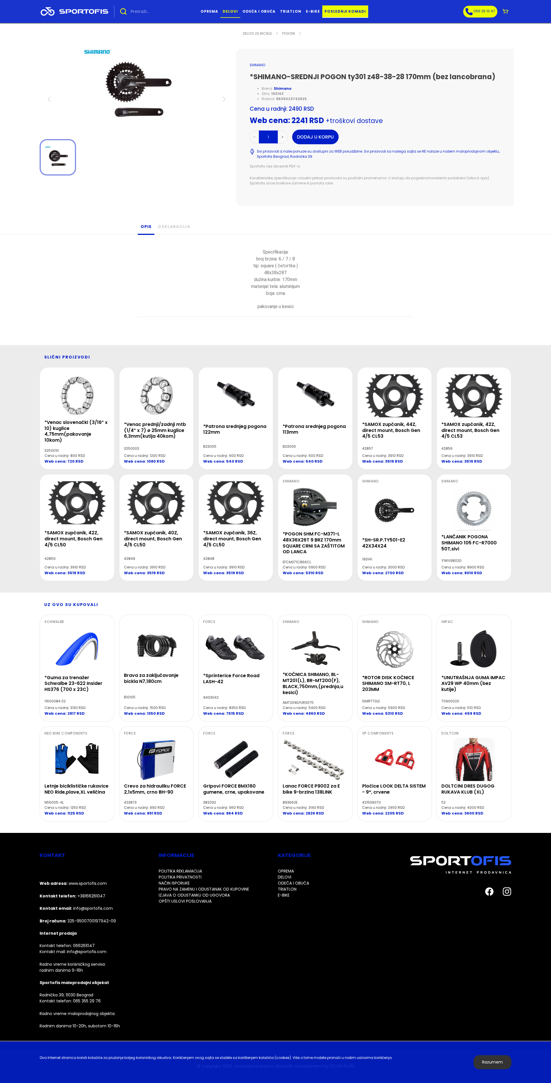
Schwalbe (54, 622)
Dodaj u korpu (315, 137)
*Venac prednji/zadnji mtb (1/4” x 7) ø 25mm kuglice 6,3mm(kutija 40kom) (155, 430)
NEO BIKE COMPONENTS (65, 733)
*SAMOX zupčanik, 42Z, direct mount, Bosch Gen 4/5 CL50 (73, 538)
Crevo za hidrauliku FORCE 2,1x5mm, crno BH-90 (155, 789)
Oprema (209, 11)
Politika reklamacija (180, 871)
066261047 (84, 945)
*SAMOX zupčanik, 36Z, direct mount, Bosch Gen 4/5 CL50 (232, 538)
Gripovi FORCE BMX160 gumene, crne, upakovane (233, 789)
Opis (146, 226)
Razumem (492, 1062)
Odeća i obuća (259, 11)
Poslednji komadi (345, 11)
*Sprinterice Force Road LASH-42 (231, 678)
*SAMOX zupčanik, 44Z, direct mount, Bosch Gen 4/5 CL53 (391, 430)
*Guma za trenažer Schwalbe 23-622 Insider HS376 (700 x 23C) (73, 683)
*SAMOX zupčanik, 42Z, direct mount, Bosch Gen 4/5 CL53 (470, 430)
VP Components (378, 733)
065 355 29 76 (87, 1001)
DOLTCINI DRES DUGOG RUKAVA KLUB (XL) (467, 789)
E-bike (313, 11)
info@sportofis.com (86, 952)
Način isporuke (174, 883)
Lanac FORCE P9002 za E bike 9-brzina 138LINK (311, 789)
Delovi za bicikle (257, 33)
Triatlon (290, 11)
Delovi (230, 11)
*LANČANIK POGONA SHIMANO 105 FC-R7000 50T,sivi (469, 542)
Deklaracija (174, 226)
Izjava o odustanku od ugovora (194, 895)
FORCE (209, 622)
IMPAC (447, 622)
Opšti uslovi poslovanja (185, 901)
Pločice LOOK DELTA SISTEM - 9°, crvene (394, 789)
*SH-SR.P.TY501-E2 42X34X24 (383, 543)
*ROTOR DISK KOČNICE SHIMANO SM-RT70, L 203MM (388, 683)
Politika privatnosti (180, 877)
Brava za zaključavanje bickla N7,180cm (151, 678)
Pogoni (288, 33)
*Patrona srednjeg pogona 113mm (314, 429)
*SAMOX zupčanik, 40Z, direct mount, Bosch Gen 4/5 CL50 (153, 538)
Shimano (257, 65)
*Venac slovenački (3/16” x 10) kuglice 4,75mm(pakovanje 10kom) (76, 431)
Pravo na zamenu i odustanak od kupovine (204, 889)
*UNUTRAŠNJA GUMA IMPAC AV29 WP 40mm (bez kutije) (473, 683)
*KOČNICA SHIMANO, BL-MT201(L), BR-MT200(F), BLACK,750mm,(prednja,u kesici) (313, 683)
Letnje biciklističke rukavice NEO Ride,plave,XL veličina (76, 789)
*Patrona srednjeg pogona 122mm (234, 429)
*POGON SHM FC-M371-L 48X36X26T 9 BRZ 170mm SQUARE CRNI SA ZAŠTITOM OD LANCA (314, 543)
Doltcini (450, 733)
